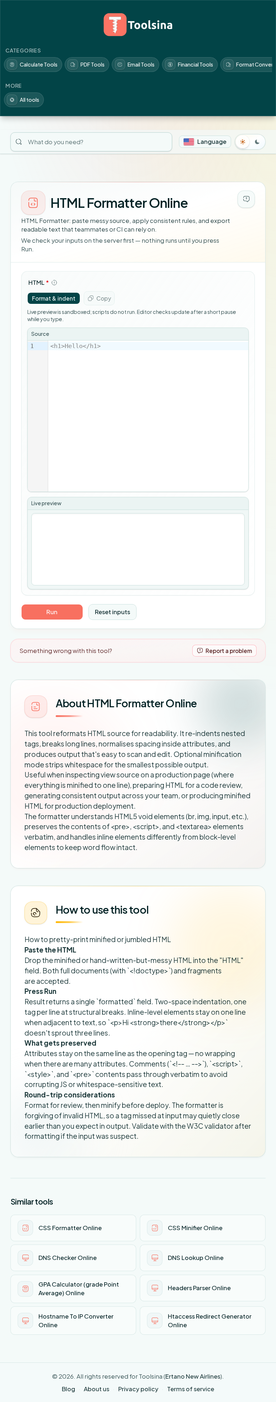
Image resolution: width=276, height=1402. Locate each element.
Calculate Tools (39, 64)
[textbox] (148, 416)
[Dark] (257, 141)
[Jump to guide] (246, 199)
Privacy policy (138, 1389)
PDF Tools (92, 64)
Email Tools (141, 64)
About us (96, 1389)
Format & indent (53, 298)
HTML (38, 282)
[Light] (242, 142)
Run (52, 612)
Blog (68, 1389)
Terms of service (190, 1389)
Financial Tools (195, 64)
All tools (29, 99)
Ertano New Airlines (192, 1376)
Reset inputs (112, 612)
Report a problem (229, 650)
